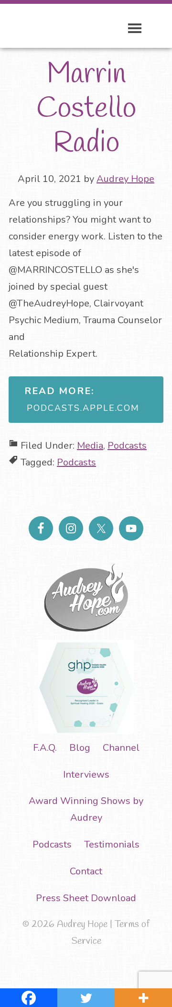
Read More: (82, 399)
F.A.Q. (45, 747)
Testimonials (112, 844)
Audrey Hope (55, 26)
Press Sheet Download (86, 898)
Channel (121, 747)
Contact (86, 871)
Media (90, 445)
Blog (79, 747)
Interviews (86, 774)
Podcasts (127, 445)
